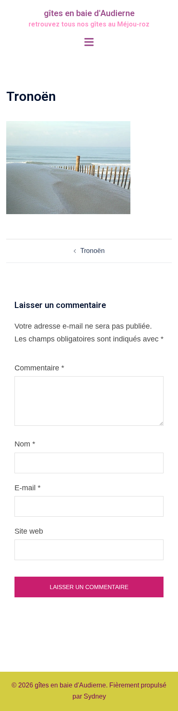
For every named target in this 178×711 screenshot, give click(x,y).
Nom (24, 444)
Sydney (95, 696)
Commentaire (39, 368)
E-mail (27, 488)
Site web (28, 531)
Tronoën (92, 250)
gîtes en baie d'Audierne (89, 13)
